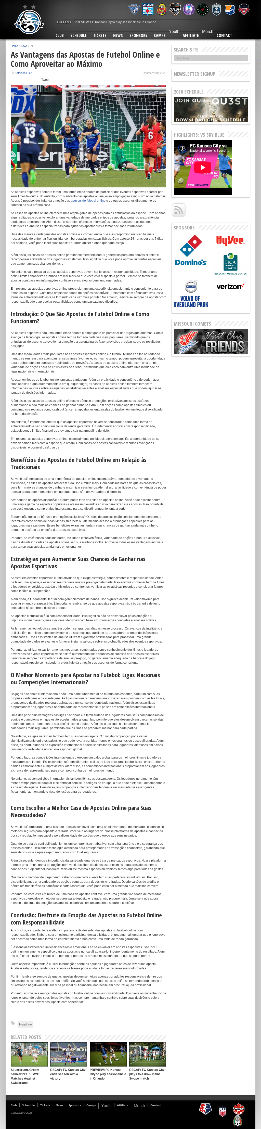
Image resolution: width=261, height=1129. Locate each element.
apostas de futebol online (88, 200)
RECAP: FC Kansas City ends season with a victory (68, 1074)
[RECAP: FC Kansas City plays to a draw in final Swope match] (147, 1054)
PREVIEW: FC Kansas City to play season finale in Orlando (115, 22)
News (118, 35)
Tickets (100, 35)
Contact (224, 35)
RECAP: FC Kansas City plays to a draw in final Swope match (147, 1074)
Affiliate (191, 35)
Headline (25, 1024)
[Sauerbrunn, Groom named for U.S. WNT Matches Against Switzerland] (29, 1054)
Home (14, 45)
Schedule (78, 35)
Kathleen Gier (23, 72)
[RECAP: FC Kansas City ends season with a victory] (68, 1054)
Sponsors (138, 35)
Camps (160, 35)
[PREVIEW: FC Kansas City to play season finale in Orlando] (108, 1054)
